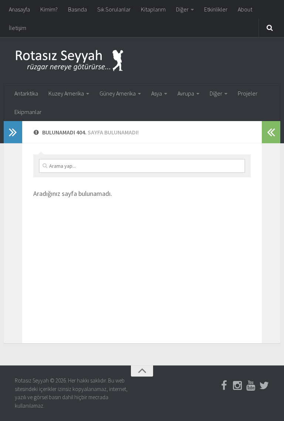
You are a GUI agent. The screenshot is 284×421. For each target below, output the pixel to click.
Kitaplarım (153, 9)
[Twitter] (264, 385)
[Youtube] (251, 385)
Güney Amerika (117, 93)
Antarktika (26, 93)
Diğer (182, 9)
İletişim (17, 27)
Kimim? (49, 9)
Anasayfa (19, 9)
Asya (156, 93)
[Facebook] (224, 385)
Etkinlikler (215, 9)
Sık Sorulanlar (114, 9)
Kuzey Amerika (66, 93)
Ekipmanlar (27, 112)
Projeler (247, 93)
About (245, 9)
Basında (77, 9)
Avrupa (186, 93)
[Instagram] (237, 385)
